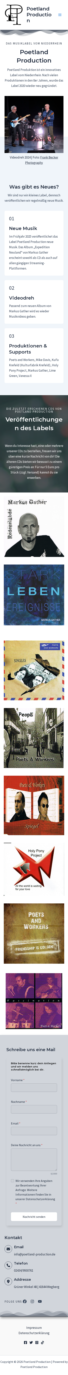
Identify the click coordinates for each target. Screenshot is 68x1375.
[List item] (25, 1301)
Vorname (18, 1080)
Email (15, 1123)
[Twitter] (31, 1342)
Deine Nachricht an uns (26, 1145)
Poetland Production (39, 15)
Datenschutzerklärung (34, 1333)
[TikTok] (42, 1342)
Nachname (19, 1102)
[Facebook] (25, 1342)
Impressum (34, 1328)
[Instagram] (37, 1342)
